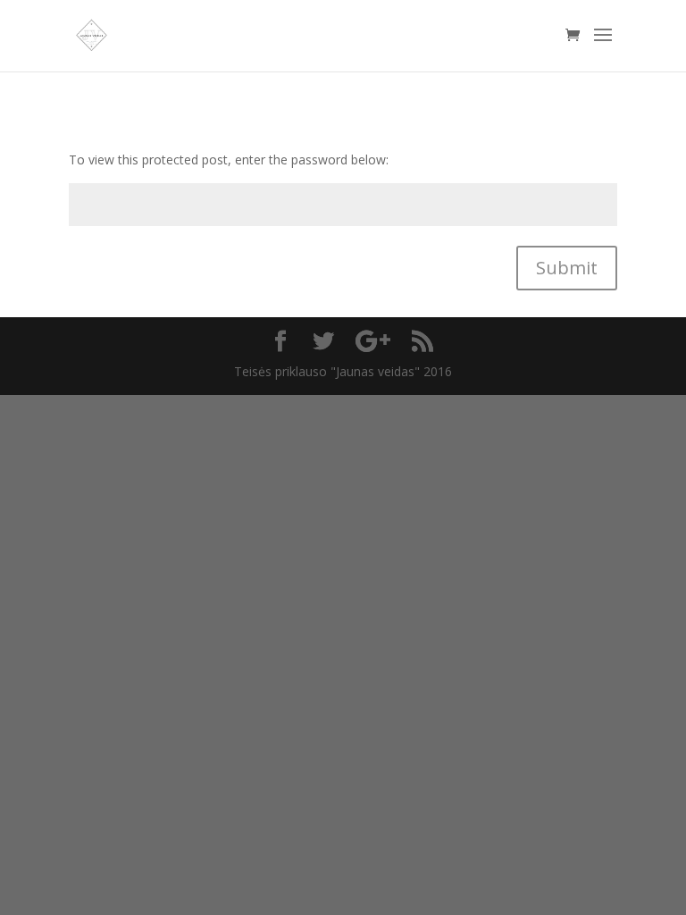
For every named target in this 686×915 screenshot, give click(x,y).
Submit (567, 268)
